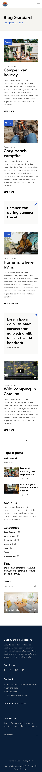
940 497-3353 (12, 688)
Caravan (31, 568)
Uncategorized (10, 556)
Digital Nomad (10, 540)
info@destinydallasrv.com (16, 695)
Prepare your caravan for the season (29, 487)
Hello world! (10, 458)
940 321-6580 (12, 692)
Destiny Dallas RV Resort (23, 766)
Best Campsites (11, 532)
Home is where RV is (19, 264)
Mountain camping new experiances (28, 471)
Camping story (10, 536)
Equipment (8, 544)
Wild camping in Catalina (20, 391)
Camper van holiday (16, 72)
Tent (10, 574)
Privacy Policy (27, 761)
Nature (7, 548)
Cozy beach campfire (15, 153)
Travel (17, 574)
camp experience (17, 568)
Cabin (6, 568)
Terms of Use (14, 761)
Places (6, 66)
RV (5, 574)
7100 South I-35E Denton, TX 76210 (21, 684)
